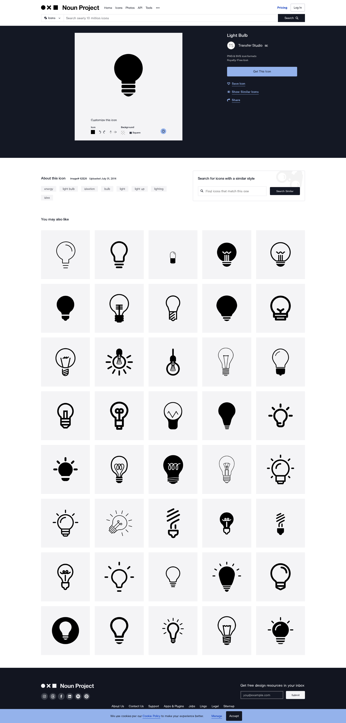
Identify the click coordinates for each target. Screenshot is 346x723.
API (140, 8)
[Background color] (123, 132)
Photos (130, 8)
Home (108, 8)
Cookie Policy (151, 716)
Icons (118, 8)
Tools (149, 8)
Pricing (282, 7)
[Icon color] (93, 132)
